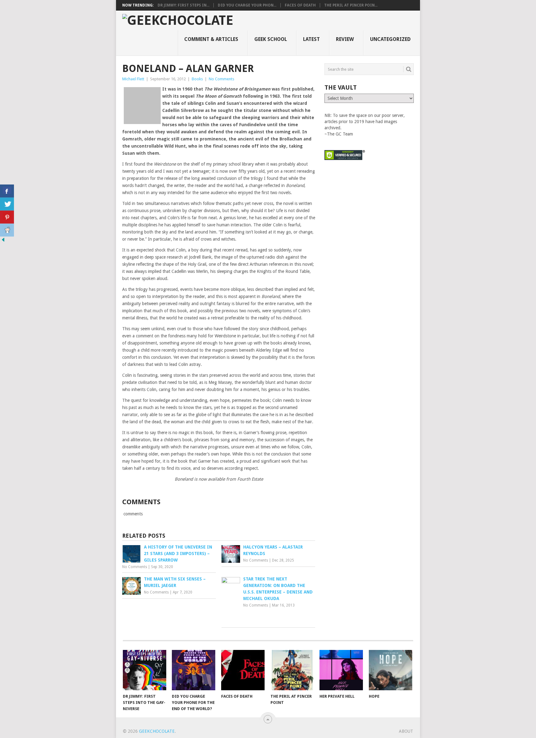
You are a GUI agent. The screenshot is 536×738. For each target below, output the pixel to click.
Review (345, 39)
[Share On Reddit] (7, 230)
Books (197, 79)
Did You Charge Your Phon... (247, 5)
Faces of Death (300, 5)
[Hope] (390, 670)
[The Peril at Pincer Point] (292, 670)
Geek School (270, 39)
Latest (311, 39)
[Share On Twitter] (7, 204)
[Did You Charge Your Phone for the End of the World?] (193, 670)
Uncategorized (390, 39)
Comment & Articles (211, 39)
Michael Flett (133, 79)
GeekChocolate (157, 731)
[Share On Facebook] (7, 191)
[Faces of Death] (243, 670)
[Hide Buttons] (3, 241)
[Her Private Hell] (341, 670)
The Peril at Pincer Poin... (350, 5)
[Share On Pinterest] (7, 217)
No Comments (221, 79)
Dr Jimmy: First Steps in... (183, 5)
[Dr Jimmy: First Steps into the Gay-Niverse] (144, 670)
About (406, 731)
